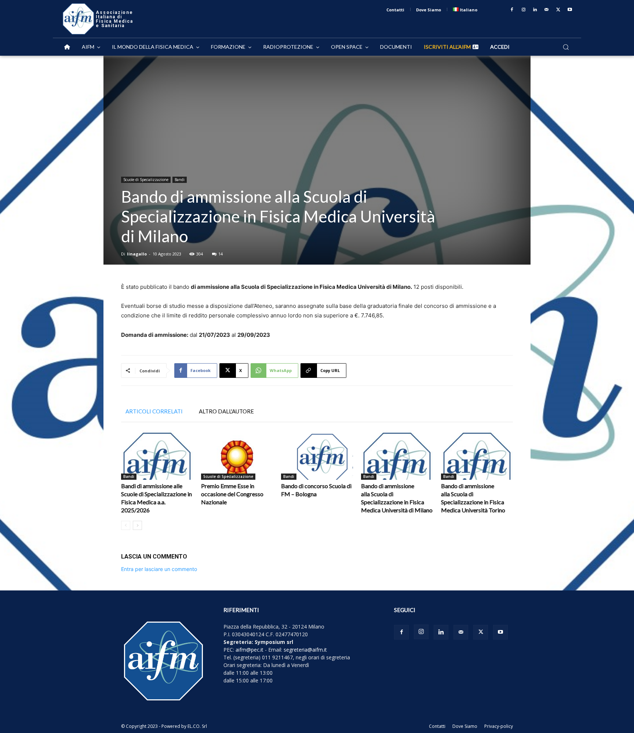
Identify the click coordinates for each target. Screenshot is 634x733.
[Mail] (547, 10)
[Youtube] (570, 10)
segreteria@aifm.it (305, 649)
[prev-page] (125, 525)
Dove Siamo (464, 726)
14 (220, 254)
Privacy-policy (498, 726)
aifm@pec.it (249, 649)
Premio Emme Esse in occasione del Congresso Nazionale (232, 493)
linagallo (137, 254)
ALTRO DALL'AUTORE (226, 411)
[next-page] (137, 525)
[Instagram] (524, 10)
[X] (558, 10)
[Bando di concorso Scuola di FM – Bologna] (317, 455)
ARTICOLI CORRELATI (154, 411)
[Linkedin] (535, 10)
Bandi (180, 179)
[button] (565, 47)
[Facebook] (512, 10)
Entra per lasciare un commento (159, 569)
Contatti (437, 726)
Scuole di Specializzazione (145, 179)
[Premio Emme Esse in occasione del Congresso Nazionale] (237, 455)
